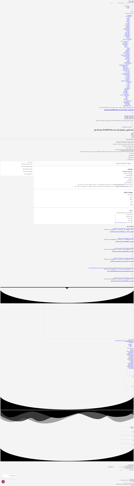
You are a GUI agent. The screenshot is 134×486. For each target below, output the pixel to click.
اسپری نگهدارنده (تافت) (123, 64)
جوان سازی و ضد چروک (125, 54)
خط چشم (127, 21)
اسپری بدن (127, 84)
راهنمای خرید (127, 103)
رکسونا (120, 107)
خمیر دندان (125, 98)
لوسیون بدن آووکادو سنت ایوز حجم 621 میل (124, 241)
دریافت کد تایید (111, 466)
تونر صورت (127, 53)
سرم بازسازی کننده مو (125, 73)
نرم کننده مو (127, 79)
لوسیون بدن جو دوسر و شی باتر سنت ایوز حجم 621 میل (122, 261)
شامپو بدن (127, 82)
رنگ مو (128, 71)
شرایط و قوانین (126, 102)
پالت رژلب (127, 33)
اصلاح (126, 96)
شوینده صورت (126, 58)
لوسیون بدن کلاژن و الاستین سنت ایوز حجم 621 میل (123, 251)
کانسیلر (128, 19)
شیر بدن (128, 85)
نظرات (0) (118, 163)
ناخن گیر (125, 89)
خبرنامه (132, 426)
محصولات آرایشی (128, 16)
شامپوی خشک (126, 74)
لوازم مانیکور (125, 92)
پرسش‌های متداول (126, 101)
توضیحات (129, 163)
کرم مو (128, 76)
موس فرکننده (124, 69)
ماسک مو (127, 78)
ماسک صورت (127, 61)
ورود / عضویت (126, 5)
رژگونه (128, 20)
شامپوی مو (127, 75)
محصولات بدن (129, 81)
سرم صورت (127, 57)
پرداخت (128, 7)
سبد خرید (127, 6)
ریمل (128, 17)
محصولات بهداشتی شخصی (124, 94)
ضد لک (128, 60)
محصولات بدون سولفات (125, 80)
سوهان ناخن (125, 91)
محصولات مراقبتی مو (127, 62)
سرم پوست (127, 56)
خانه (133, 107)
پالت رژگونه (127, 32)
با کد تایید (131, 465)
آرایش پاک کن (127, 25)
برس (126, 97)
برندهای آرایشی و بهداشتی (126, 107)
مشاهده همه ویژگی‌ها (130, 139)
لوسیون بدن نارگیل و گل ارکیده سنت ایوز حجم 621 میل (122, 280)
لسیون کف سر (126, 77)
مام (128, 83)
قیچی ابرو (125, 99)
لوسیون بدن (127, 87)
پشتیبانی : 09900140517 (127, 105)
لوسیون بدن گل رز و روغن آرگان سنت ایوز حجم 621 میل (122, 231)
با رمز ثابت (127, 465)
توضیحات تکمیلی (123, 163)
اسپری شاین (125, 67)
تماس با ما (127, 104)
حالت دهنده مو (126, 70)
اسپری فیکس (127, 28)
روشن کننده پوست (126, 55)
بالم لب (128, 31)
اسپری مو (127, 63)
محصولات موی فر (126, 68)
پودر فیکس (127, 27)
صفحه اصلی (129, 15)
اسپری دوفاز (125, 66)
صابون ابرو (127, 23)
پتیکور (126, 93)
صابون (128, 59)
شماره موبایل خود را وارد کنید (128, 466)
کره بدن (128, 86)
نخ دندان (126, 95)
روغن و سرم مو (126, 72)
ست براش (127, 30)
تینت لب (128, 24)
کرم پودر (127, 18)
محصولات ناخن (126, 88)
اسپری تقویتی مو (124, 65)
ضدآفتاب (127, 26)
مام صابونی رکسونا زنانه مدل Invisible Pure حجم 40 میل (119, 109)
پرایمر (128, 22)
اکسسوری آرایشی (126, 29)
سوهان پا (125, 90)
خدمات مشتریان (128, 100)
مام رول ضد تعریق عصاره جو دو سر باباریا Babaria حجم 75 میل (120, 271)
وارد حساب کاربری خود (121, 222)
